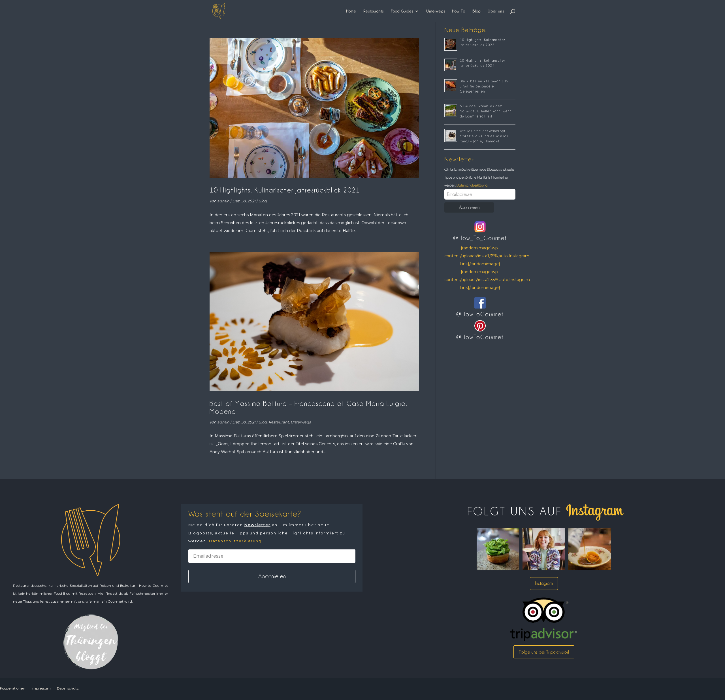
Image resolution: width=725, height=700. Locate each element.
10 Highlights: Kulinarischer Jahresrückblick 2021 (285, 190)
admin (223, 201)
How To (458, 11)
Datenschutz (68, 688)
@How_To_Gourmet (480, 238)
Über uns (496, 11)
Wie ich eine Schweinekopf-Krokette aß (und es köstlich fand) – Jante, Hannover (484, 136)
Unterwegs (435, 11)
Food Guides (402, 11)
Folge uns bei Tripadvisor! (544, 651)
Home (351, 11)
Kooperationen (12, 688)
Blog (476, 11)
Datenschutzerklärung (471, 185)
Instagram (544, 583)
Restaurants (373, 11)
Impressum (41, 688)
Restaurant (278, 422)
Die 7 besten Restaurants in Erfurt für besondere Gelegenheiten (484, 86)
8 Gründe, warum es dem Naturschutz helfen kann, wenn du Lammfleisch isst (486, 111)
